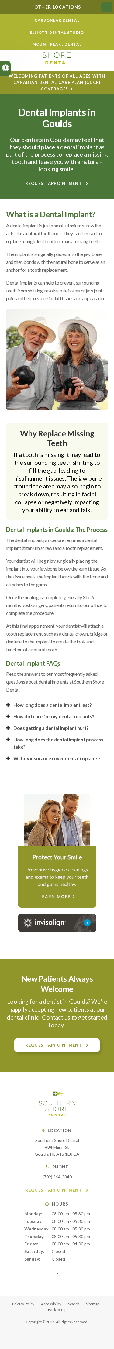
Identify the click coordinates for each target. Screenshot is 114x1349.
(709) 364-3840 (57, 1176)
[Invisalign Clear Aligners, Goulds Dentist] (57, 923)
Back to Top (57, 1309)
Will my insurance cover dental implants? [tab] (57, 758)
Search (73, 1304)
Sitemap (92, 1304)
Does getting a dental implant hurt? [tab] (51, 728)
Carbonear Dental (57, 20)
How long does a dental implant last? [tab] (52, 705)
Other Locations (57, 6)
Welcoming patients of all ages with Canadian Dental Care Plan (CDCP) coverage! (57, 82)
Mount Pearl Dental (57, 44)
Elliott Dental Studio (57, 32)
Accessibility (51, 1304)
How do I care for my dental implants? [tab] (53, 716)
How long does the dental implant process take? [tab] (58, 743)
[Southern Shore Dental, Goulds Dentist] (57, 1114)
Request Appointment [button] (54, 183)
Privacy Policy (23, 1304)
